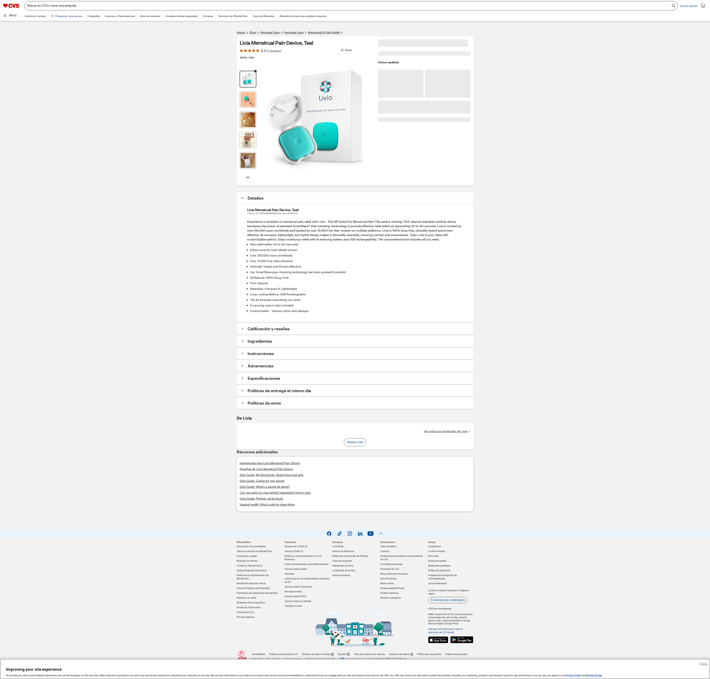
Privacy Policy (574, 675)
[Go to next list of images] (248, 177)
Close (703, 664)
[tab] (248, 79)
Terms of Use (594, 675)
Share (348, 50)
